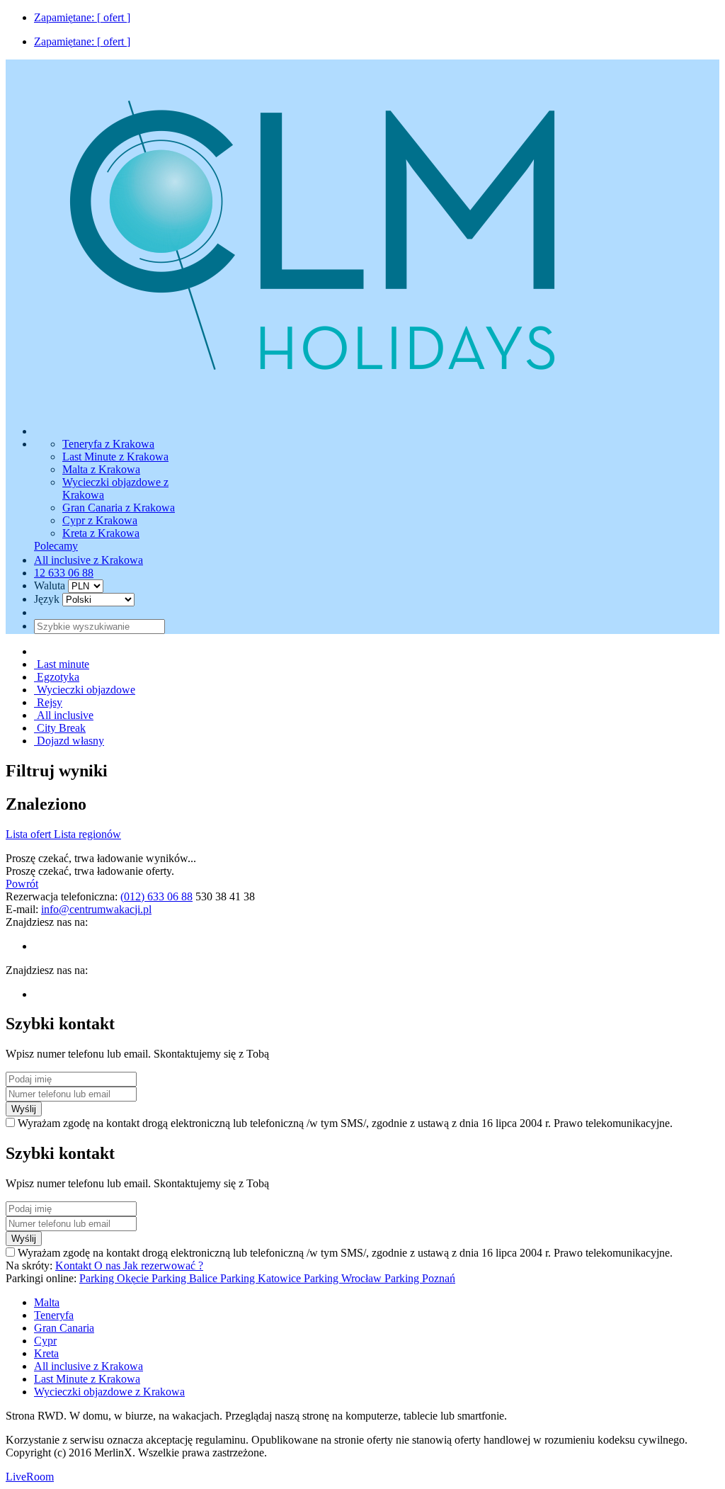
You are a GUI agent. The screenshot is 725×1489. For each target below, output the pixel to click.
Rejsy (48, 702)
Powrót (22, 884)
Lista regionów (87, 834)
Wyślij (23, 1109)
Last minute (61, 664)
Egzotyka (56, 677)
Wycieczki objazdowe (84, 690)
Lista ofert (30, 834)
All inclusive (63, 715)
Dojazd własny (69, 741)
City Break (60, 728)
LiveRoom (30, 1477)
